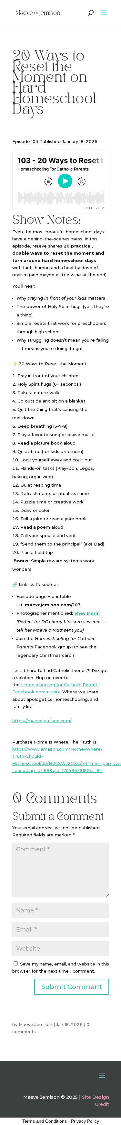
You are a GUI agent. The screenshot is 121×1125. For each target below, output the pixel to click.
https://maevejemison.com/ (42, 720)
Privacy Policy (85, 1121)
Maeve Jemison (35, 1024)
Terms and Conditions (44, 1121)
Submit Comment (71, 987)
